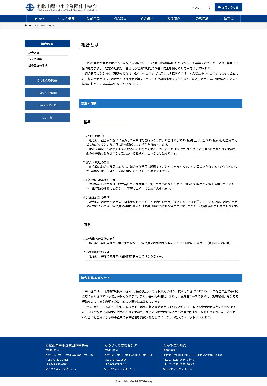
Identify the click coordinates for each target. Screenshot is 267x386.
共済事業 (227, 18)
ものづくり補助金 (47, 93)
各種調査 (173, 18)
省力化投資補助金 (47, 80)
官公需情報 (200, 18)
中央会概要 (66, 18)
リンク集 (47, 117)
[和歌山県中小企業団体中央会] (61, 7)
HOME (39, 18)
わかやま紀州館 (47, 105)
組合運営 (146, 18)
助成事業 (93, 18)
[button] (208, 7)
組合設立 (120, 18)
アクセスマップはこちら (62, 369)
